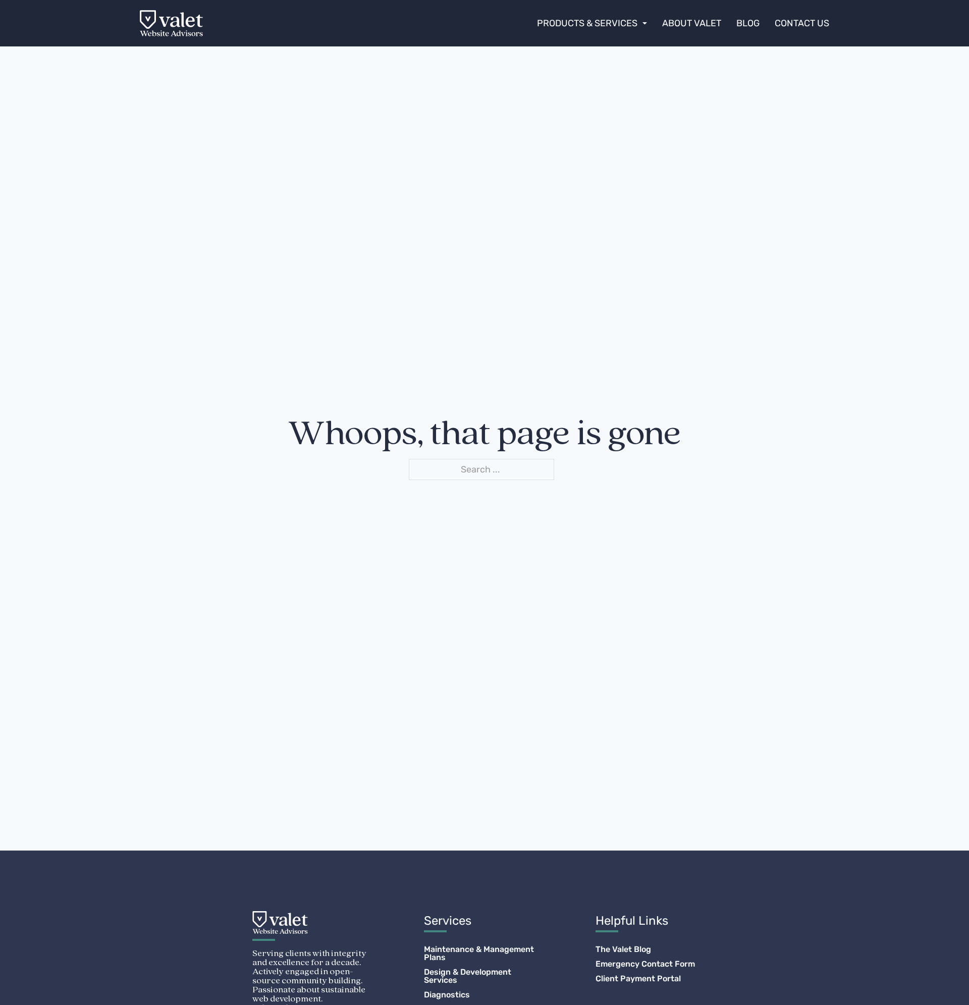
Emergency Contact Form (645, 964)
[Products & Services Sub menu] (644, 23)
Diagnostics (447, 995)
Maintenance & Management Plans (479, 953)
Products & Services (587, 23)
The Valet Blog (623, 949)
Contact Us (802, 23)
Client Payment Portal (638, 979)
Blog (748, 23)
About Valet (691, 23)
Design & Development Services (467, 976)
